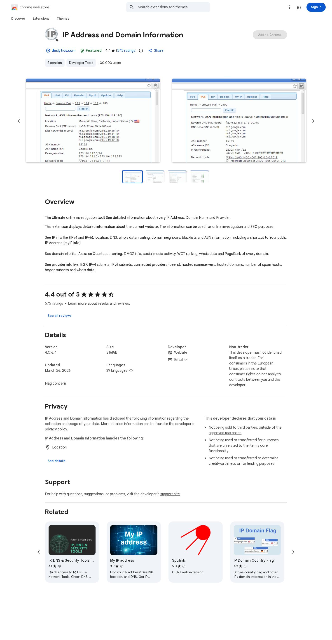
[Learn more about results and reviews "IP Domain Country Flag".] (245, 566)
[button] (298, 7)
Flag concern (55, 383)
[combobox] (174, 7)
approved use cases (225, 433)
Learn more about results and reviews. (99, 303)
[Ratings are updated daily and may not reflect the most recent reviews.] (140, 50)
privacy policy (56, 429)
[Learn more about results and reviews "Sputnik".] (183, 566)
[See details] (56, 460)
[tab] (18, 18)
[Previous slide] (18, 120)
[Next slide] (313, 120)
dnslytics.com (63, 50)
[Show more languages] (131, 371)
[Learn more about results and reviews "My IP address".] (121, 566)
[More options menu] (289, 7)
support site (170, 494)
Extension (55, 63)
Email (178, 359)
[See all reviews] (59, 315)
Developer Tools (81, 63)
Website (180, 352)
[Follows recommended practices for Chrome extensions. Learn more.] (82, 50)
